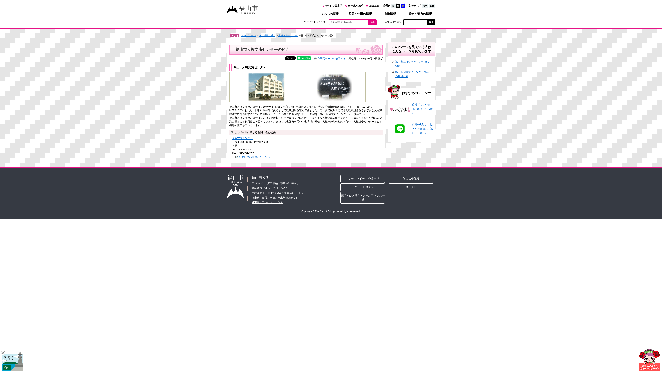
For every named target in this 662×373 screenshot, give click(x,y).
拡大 (432, 5)
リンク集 (411, 187)
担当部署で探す (267, 35)
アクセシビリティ (363, 187)
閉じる (3, 353)
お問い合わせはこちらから (254, 156)
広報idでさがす (393, 21)
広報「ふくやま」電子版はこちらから (422, 108)
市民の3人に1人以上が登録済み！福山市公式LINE (422, 128)
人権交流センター (288, 35)
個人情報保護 (411, 178)
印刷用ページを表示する (331, 58)
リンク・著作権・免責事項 (362, 178)
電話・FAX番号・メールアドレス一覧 (363, 197)
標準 (425, 5)
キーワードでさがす (315, 21)
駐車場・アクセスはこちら (267, 202)
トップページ (248, 35)
